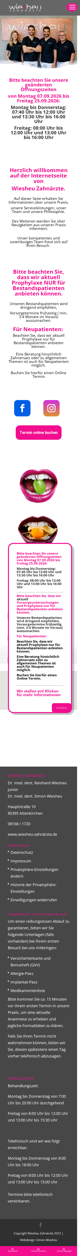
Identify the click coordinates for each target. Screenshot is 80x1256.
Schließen (61, 708)
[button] (72, 7)
